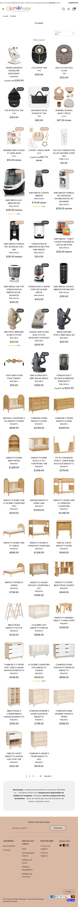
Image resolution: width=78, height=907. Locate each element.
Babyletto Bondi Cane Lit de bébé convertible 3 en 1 (14, 503)
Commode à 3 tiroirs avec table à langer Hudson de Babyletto (14, 667)
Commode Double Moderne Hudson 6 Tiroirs (64, 714)
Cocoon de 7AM (39, 67)
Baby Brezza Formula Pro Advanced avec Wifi (14, 247)
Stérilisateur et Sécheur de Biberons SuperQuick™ (64, 378)
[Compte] (69, 8)
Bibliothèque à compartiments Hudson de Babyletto (14, 714)
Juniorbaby (22, 899)
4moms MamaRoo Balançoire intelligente (14, 70)
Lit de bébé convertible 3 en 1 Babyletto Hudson (39, 667)
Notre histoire (9, 846)
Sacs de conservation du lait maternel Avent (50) (64, 153)
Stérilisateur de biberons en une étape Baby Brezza (39, 247)
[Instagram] (67, 845)
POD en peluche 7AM (14, 110)
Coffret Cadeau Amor (39, 150)
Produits (13, 16)
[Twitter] (60, 845)
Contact (7, 850)
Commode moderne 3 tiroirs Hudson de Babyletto (39, 714)
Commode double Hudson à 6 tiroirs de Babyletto (64, 667)
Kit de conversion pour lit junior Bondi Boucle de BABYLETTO (64, 460)
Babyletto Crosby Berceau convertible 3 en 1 (39, 585)
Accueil (5, 16)
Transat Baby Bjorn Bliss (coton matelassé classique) (39, 335)
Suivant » (48, 776)
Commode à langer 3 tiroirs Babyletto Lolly (39, 756)
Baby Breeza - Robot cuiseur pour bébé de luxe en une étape (64, 242)
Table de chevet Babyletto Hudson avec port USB (14, 756)
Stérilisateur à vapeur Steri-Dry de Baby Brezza (39, 289)
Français (68, 891)
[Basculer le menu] (3, 9)
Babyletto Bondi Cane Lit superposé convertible (64, 503)
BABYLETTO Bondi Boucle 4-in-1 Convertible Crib (39, 460)
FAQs (24, 849)
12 (40, 776)
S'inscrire (58, 828)
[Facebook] (64, 845)
